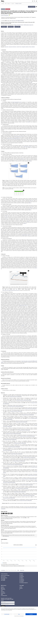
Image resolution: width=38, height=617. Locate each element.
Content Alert (22, 570)
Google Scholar (12, 396)
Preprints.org (3, 589)
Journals (2, 3)
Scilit (20, 396)
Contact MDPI (3, 579)
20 (30, 104)
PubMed (29, 400)
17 (28, 78)
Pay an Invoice (3, 576)
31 (5, 326)
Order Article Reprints (32, 6)
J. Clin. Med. (3, 570)
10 (5, 68)
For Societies (21, 581)
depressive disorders (12, 46)
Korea (20, 46)
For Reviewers (21, 576)
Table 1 (30, 202)
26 (3, 320)
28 (36, 323)
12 (10, 69)
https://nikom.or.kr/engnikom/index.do (13, 138)
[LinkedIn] (5, 513)
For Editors (21, 577)
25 (2, 320)
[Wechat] (8, 513)
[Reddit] (10, 513)
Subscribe (3, 606)
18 (19, 80)
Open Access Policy (4, 577)
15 (26, 78)
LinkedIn (20, 586)
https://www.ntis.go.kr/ (27, 146)
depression (7, 46)
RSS (18, 570)
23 (1, 229)
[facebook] (7, 513)
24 (1, 320)
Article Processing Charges (5, 575)
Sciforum (2, 586)
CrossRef (17, 396)
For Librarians (21, 579)
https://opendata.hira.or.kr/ (17, 102)
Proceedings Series (4, 595)
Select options (4, 602)
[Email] (2, 513)
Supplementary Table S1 (23, 305)
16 (27, 78)
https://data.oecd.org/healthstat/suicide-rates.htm (10, 290)
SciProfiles (2, 591)
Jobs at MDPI (3, 580)
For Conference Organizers (23, 582)
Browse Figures (10, 26)
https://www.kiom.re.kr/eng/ (19, 136)
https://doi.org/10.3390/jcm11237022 (17, 20)
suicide (18, 46)
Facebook (20, 588)
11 (26, 68)
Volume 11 (8, 3)
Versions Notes (17, 26)
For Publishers (21, 580)
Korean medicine (32, 46)
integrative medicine (25, 46)
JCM (5, 3)
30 (23, 325)
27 (23, 343)
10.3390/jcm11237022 (18, 3)
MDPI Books (3, 588)
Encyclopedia (3, 593)
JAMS (2, 594)
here (8, 536)
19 (31, 82)
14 (33, 73)
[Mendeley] (11, 513)
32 (15, 331)
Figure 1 (22, 158)
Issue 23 (13, 3)
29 (22, 325)
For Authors (21, 575)
